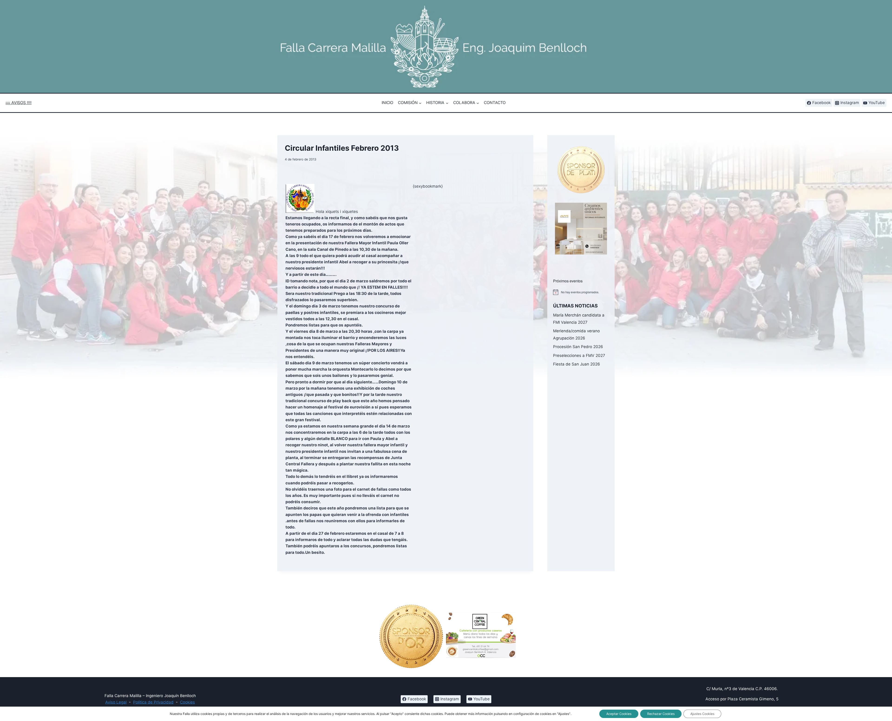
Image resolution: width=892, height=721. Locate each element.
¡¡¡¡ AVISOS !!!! (19, 102)
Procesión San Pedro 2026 (578, 346)
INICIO (387, 102)
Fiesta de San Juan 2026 (576, 364)
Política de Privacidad (153, 702)
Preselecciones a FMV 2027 (579, 355)
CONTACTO (495, 102)
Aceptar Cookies (618, 714)
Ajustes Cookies (702, 714)
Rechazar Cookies (661, 714)
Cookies (187, 702)
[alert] (581, 292)
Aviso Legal (116, 702)
